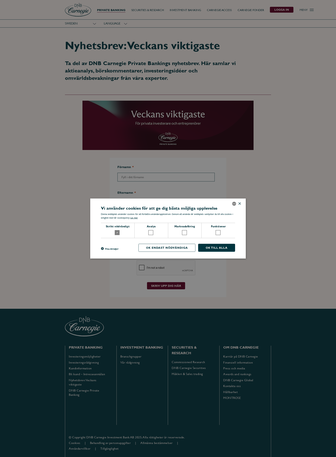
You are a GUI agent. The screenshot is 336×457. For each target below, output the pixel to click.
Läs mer (134, 217)
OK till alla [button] (217, 247)
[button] (109, 249)
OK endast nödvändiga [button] (167, 247)
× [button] (239, 203)
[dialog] (168, 228)
